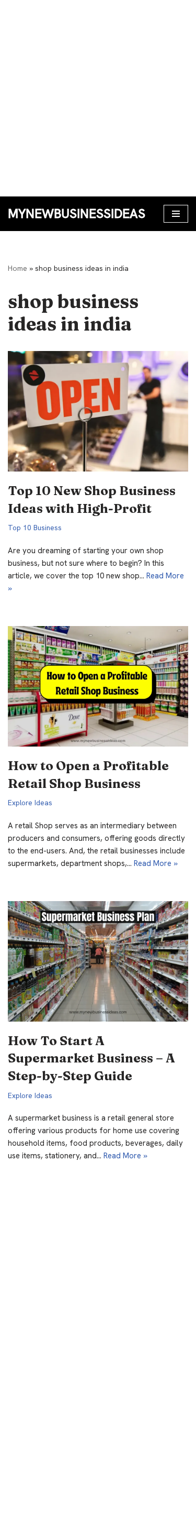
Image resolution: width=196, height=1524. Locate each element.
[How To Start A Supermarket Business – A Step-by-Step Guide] (98, 961)
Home (17, 268)
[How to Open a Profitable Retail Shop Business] (98, 686)
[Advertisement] (98, 98)
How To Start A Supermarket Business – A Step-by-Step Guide (91, 1058)
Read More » (156, 863)
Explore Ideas (30, 802)
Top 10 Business (35, 527)
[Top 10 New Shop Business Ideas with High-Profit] (98, 411)
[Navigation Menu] (176, 214)
